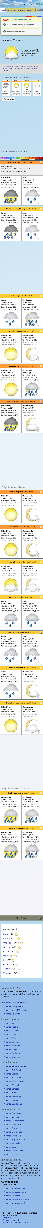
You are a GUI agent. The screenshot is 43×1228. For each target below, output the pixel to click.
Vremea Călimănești (13, 1096)
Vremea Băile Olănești (14, 1081)
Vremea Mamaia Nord (14, 1120)
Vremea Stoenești (12, 1057)
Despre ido (8, 1217)
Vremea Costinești (12, 1124)
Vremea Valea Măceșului (15, 1010)
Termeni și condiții (11, 1220)
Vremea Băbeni (11, 1074)
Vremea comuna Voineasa (15, 1002)
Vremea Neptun (11, 1139)
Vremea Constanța (12, 1113)
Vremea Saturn (11, 1147)
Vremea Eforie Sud (12, 1136)
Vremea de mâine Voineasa (16, 1199)
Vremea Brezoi (10, 1092)
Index (3, 10)
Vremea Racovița (12, 1027)
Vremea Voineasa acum (14, 1188)
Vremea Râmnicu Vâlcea (15, 1066)
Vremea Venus (10, 1154)
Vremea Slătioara (12, 1053)
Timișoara (7, 973)
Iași (4, 960)
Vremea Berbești (11, 1089)
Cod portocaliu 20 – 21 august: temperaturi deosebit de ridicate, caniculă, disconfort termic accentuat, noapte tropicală (20, 68)
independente (14, 1178)
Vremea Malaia (11, 1023)
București (7, 938)
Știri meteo (21, 10)
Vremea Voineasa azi (13, 1195)
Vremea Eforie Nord (13, 1132)
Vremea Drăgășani (12, 1070)
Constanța (8, 947)
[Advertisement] (21, 124)
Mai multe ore (8, 99)
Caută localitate (11, 10)
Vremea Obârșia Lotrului (15, 1006)
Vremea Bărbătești (12, 1045)
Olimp (23, 1139)
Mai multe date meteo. (16, 31)
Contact (29, 10)
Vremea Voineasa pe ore (15, 1192)
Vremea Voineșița (12, 1014)
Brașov (6, 934)
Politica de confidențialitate (15, 1222)
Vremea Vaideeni (11, 1030)
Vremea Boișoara (12, 1042)
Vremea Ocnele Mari (13, 1104)
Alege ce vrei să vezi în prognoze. (20, 25)
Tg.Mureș (7, 969)
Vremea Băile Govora (13, 1077)
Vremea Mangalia (12, 1143)
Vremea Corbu (10, 1128)
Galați (6, 956)
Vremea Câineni (11, 1034)
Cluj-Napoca (9, 943)
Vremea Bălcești (11, 1085)
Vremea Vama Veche (13, 1150)
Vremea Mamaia (11, 1117)
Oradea (6, 964)
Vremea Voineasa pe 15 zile (16, 1203)
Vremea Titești (10, 1049)
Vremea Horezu (11, 1100)
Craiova (6, 951)
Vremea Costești (11, 1038)
